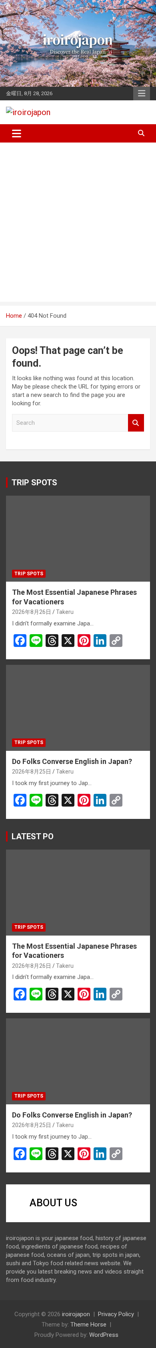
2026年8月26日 (31, 612)
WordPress (103, 1334)
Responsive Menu (141, 93)
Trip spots (28, 573)
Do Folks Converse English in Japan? (72, 761)
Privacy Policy (116, 1314)
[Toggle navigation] (16, 133)
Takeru (65, 612)
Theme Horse (88, 1324)
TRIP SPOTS (34, 482)
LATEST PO (33, 836)
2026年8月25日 (31, 771)
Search (136, 423)
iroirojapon (76, 1314)
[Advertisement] (78, 224)
